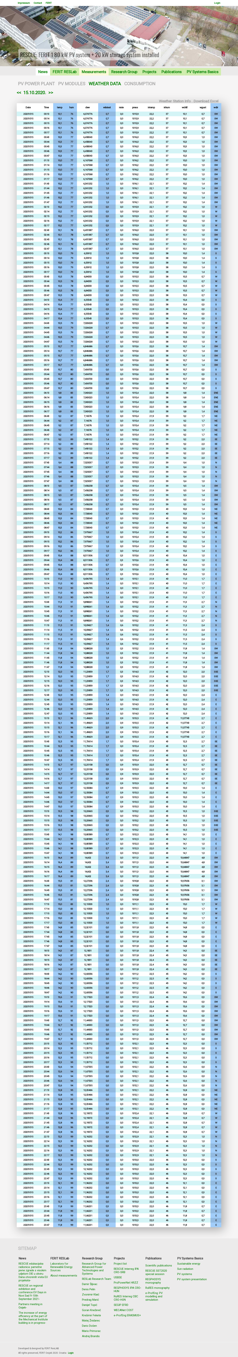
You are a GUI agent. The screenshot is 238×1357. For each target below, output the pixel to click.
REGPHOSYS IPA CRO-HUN (127, 1289)
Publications (171, 72)
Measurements (94, 72)
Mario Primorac (91, 1331)
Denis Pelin (88, 1289)
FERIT (49, 2)
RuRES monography (157, 1288)
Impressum (24, 2)
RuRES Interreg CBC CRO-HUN (126, 1298)
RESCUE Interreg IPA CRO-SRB (126, 1270)
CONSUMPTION (139, 83)
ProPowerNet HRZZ (126, 1282)
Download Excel (206, 101)
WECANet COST (124, 1310)
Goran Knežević (91, 1310)
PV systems (184, 1274)
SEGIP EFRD (121, 1305)
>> (50, 92)
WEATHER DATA (105, 83)
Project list (120, 1263)
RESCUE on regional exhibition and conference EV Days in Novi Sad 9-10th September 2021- (32, 1292)
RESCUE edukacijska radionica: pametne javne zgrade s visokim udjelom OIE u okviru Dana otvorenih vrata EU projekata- (33, 1272)
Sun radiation (185, 1269)
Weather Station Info (175, 101)
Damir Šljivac (89, 1284)
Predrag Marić (90, 1299)
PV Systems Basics (202, 72)
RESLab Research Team (96, 1279)
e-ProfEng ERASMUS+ (127, 1315)
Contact (38, 2)
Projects (149, 72)
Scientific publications (158, 1265)
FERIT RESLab (65, 72)
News (43, 72)
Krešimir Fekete (91, 1315)
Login (217, 2)
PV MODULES (71, 83)
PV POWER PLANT (36, 83)
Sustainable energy (188, 1263)
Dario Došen (89, 1325)
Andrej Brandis (91, 1336)
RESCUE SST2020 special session (156, 1272)
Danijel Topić (89, 1305)
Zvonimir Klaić (90, 1294)
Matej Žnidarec (91, 1320)
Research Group (124, 72)
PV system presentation (192, 1279)
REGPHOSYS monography (153, 1281)
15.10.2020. (34, 92)
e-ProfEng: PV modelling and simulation (154, 1296)
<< (19, 92)
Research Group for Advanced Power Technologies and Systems (94, 1268)
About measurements (63, 1275)
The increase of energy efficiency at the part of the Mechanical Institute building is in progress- (33, 1317)
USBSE (118, 1277)
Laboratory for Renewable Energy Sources (61, 1267)
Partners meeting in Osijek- (30, 1306)
